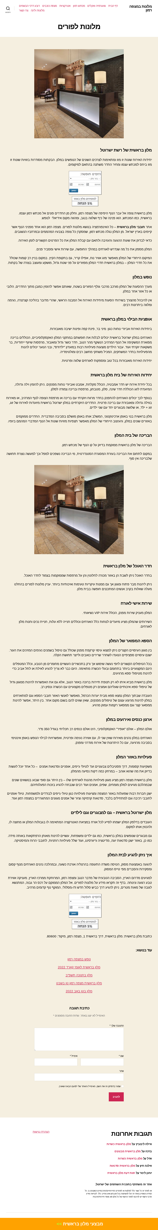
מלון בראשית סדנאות (122, 1165)
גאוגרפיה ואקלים (96, 5)
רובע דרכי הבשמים (29, 5)
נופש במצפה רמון (79, 959)
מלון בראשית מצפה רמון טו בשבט (79, 983)
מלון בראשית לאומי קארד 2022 (79, 967)
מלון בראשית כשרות (119, 1144)
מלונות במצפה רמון (140, 8)
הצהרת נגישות (41, 1131)
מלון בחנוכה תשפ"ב (79, 975)
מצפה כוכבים (49, 5)
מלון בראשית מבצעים (127, 1151)
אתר (121, 1071)
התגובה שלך (117, 1025)
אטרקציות (65, 5)
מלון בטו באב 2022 (79, 991)
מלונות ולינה (37, 10)
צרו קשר (23, 10)
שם (121, 1056)
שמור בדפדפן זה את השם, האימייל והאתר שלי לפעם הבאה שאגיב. (89, 1086)
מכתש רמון (79, 5)
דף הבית (113, 5)
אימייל (73, 1056)
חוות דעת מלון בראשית (121, 1173)
